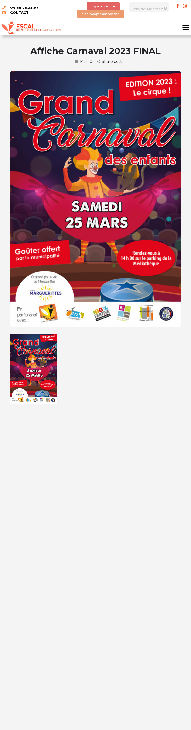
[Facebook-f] (177, 5)
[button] (186, 27)
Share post (112, 61)
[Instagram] (184, 5)
